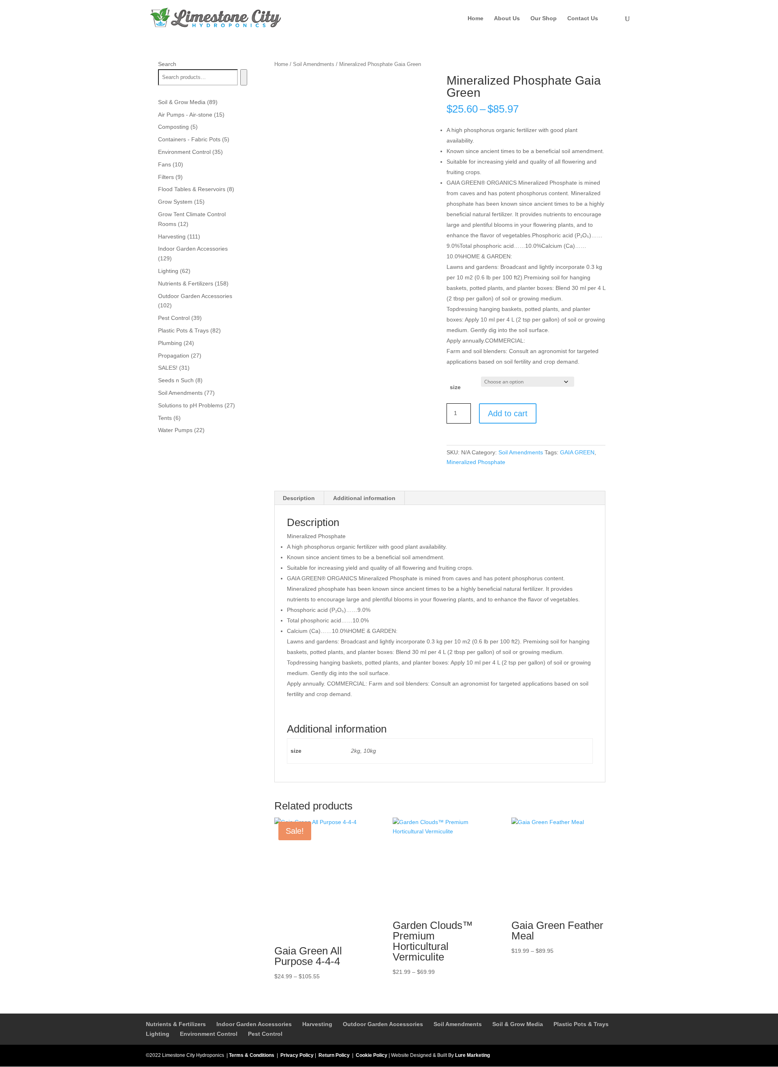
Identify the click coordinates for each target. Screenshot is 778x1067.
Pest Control (265, 1034)
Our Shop (543, 18)
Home (475, 18)
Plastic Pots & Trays (581, 1024)
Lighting (157, 1034)
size (455, 387)
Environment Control (208, 1034)
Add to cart (508, 413)
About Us (507, 18)
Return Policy (334, 1055)
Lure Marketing (472, 1055)
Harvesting (317, 1024)
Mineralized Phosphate (476, 462)
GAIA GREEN (577, 452)
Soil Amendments (313, 64)
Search (167, 64)
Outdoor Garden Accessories (383, 1024)
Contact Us (582, 18)
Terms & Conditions (251, 1055)
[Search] (243, 77)
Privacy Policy (297, 1055)
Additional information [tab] (364, 498)
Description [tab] (299, 498)
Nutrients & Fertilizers (176, 1024)
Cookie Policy (371, 1055)
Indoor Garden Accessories (254, 1024)
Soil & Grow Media (517, 1024)
